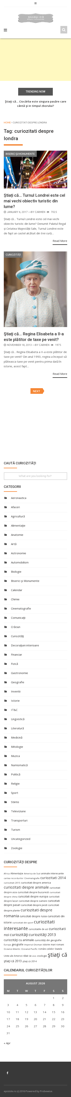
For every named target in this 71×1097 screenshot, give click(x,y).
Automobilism (20, 562)
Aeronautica (18, 498)
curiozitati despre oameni (33, 901)
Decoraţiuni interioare (25, 645)
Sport (14, 793)
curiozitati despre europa (33, 896)
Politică (15, 774)
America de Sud (32, 873)
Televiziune (18, 811)
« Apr (7, 1043)
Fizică (14, 664)
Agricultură (18, 516)
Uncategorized (20, 839)
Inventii (15, 691)
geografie (17, 944)
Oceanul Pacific (29, 948)
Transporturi (19, 820)
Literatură (17, 728)
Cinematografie (21, 608)
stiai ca (27, 955)
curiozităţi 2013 (42, 934)
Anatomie (17, 535)
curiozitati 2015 (12, 882)
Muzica (15, 756)
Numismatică (19, 765)
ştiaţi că (57, 954)
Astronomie (18, 553)
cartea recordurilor (13, 878)
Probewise (46, 1091)
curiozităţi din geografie (48, 940)
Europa (7, 944)
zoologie (42, 955)
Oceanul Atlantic (12, 949)
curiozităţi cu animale (19, 940)
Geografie (17, 682)
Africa (7, 873)
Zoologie (16, 848)
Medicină (16, 737)
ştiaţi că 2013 (13, 961)
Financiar (16, 654)
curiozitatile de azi (38, 929)
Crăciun (15, 627)
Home (7, 122)
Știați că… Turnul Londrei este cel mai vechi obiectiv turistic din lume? (34, 201)
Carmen (40, 211)
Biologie (16, 571)
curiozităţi (19, 934)
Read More (60, 241)
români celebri (46, 948)
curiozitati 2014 (53, 877)
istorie (46, 944)
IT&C (14, 710)
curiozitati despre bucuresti (33, 892)
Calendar (16, 590)
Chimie (15, 599)
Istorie (15, 700)
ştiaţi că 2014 (30, 961)
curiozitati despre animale (26, 887)
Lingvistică (17, 719)
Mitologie (17, 747)
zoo (34, 955)
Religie (15, 783)
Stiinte (15, 802)
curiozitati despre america (36, 882)
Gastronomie (19, 673)
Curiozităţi (13, 254)
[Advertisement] (35, 59)
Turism (15, 829)
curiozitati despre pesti (34, 905)
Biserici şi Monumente (20, 153)
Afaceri (15, 507)
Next (36, 391)
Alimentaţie (18, 525)
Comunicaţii (18, 617)
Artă (13, 544)
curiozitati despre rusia (33, 916)
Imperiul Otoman (33, 944)
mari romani (57, 944)
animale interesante (52, 873)
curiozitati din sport (22, 922)
